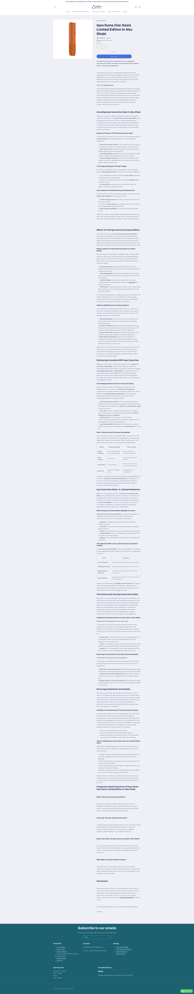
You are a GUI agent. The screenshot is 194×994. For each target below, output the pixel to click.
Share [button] (100, 911)
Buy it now (114, 56)
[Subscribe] (109, 937)
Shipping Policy (61, 958)
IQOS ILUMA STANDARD (123, 949)
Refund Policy (61, 949)
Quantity (99, 43)
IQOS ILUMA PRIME (122, 947)
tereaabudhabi (60, 988)
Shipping (99, 40)
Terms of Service (62, 951)
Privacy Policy (61, 947)
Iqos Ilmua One (108, 85)
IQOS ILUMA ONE (121, 951)
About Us (59, 960)
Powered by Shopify (68, 988)
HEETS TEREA (120, 954)
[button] (55, 7)
